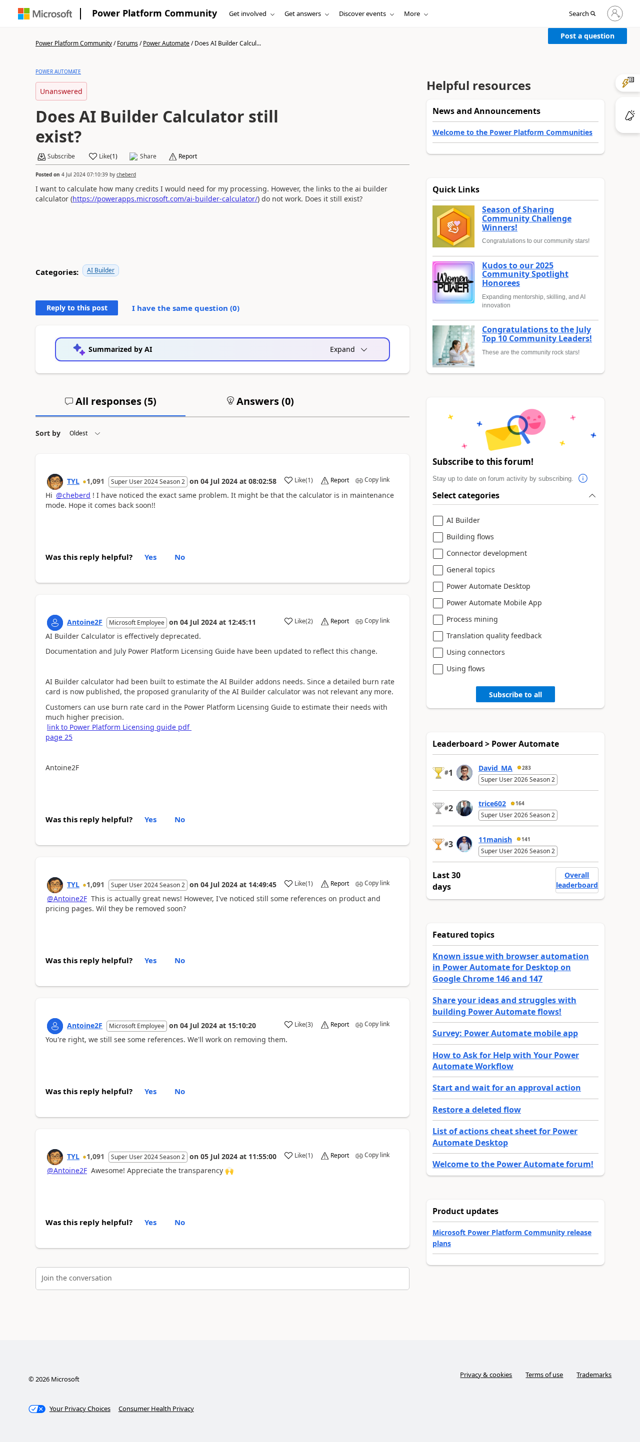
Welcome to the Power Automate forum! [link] (513, 1164)
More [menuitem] (412, 13)
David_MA (495, 768)
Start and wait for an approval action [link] (506, 1087)
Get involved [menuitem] (247, 13)
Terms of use (544, 1374)
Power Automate (166, 43)
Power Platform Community (154, 13)
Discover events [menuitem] (362, 13)
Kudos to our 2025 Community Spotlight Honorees (525, 274)
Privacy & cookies (486, 1374)
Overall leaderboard (577, 880)
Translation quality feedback (494, 636)
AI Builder (100, 270)
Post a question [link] (587, 35)
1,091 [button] (95, 481)
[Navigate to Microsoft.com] (45, 13)
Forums (127, 43)
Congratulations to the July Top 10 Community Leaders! (537, 334)
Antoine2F (84, 622)
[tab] (111, 405)
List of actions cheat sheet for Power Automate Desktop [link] (505, 1137)
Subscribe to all (515, 694)
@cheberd (73, 495)
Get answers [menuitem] (302, 13)
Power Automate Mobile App (494, 603)
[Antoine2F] (55, 623)
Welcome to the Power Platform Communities (512, 132)
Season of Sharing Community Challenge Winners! (527, 218)
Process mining (472, 619)
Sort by (48, 433)
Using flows (465, 669)
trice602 (492, 803)
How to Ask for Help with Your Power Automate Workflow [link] (505, 1061)
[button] (582, 14)
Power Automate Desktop (488, 586)
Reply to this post (77, 307)
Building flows (470, 537)
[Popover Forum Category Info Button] (584, 479)
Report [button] (187, 156)
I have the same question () (186, 308)
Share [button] (148, 156)
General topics (470, 570)
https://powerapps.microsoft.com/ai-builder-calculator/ (165, 198)
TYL (73, 481)
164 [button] (520, 803)
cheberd (126, 174)
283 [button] (526, 767)
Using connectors (475, 652)
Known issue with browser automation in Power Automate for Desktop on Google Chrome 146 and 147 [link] (510, 967)
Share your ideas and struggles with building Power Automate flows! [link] (504, 1006)
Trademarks (594, 1374)
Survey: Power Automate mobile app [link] (505, 1033)
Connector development (486, 553)
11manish (495, 839)
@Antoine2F (67, 898)
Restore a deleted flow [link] (476, 1109)
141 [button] (526, 839)
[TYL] (55, 482)
